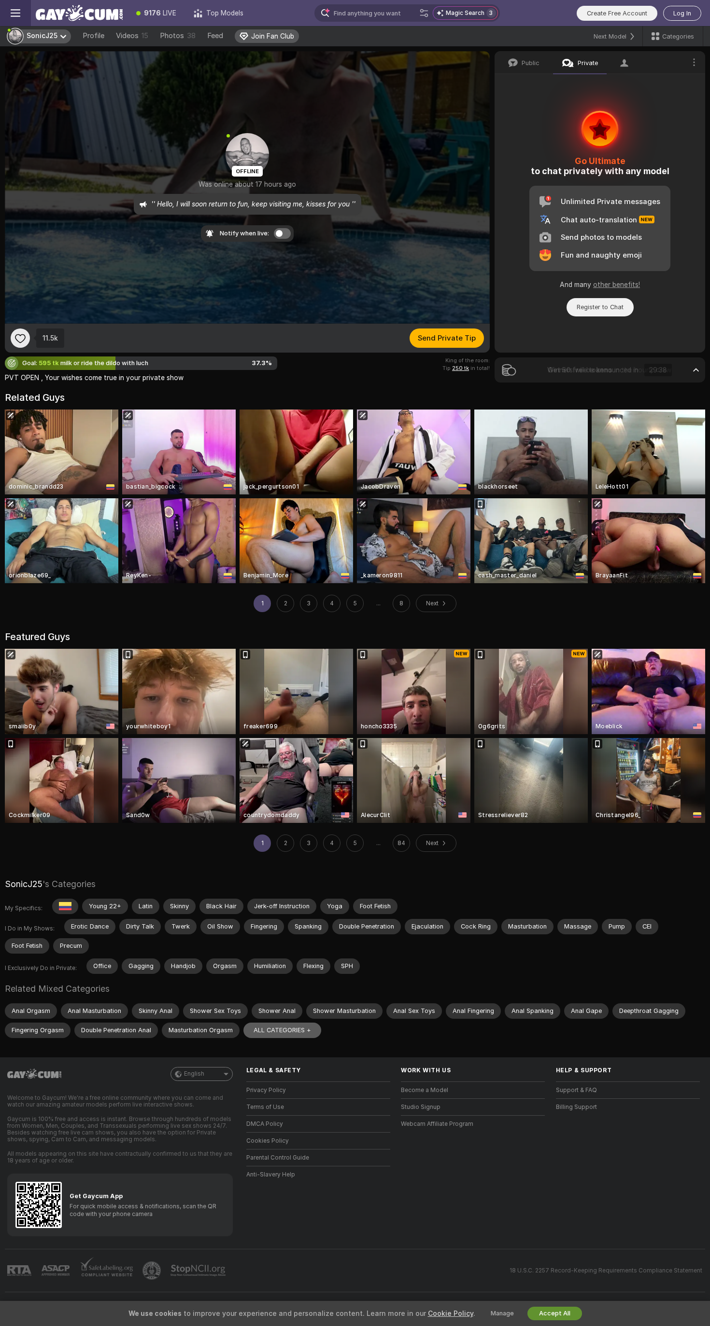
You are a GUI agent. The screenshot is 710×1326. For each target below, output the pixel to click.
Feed (215, 35)
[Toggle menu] (15, 13)
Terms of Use (265, 1107)
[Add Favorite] (20, 338)
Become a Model (424, 1090)
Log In (682, 13)
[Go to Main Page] (79, 13)
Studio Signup (420, 1107)
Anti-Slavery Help (270, 1174)
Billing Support (576, 1107)
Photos (178, 35)
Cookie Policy (450, 1313)
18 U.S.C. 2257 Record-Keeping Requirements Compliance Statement (606, 1270)
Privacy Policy (266, 1090)
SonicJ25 (24, 884)
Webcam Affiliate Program (437, 1124)
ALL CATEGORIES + (282, 1030)
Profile (93, 35)
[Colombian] (65, 906)
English (194, 1073)
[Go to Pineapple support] (152, 1270)
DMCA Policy (264, 1124)
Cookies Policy (267, 1140)
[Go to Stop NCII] (198, 1270)
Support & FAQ (576, 1090)
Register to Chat (600, 307)
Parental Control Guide (277, 1157)
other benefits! (616, 284)
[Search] (424, 13)
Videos (132, 35)
